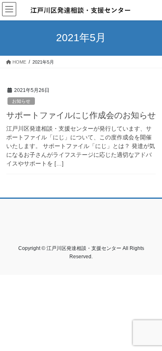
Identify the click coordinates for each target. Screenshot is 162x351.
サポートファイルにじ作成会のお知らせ (81, 115)
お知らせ (21, 101)
